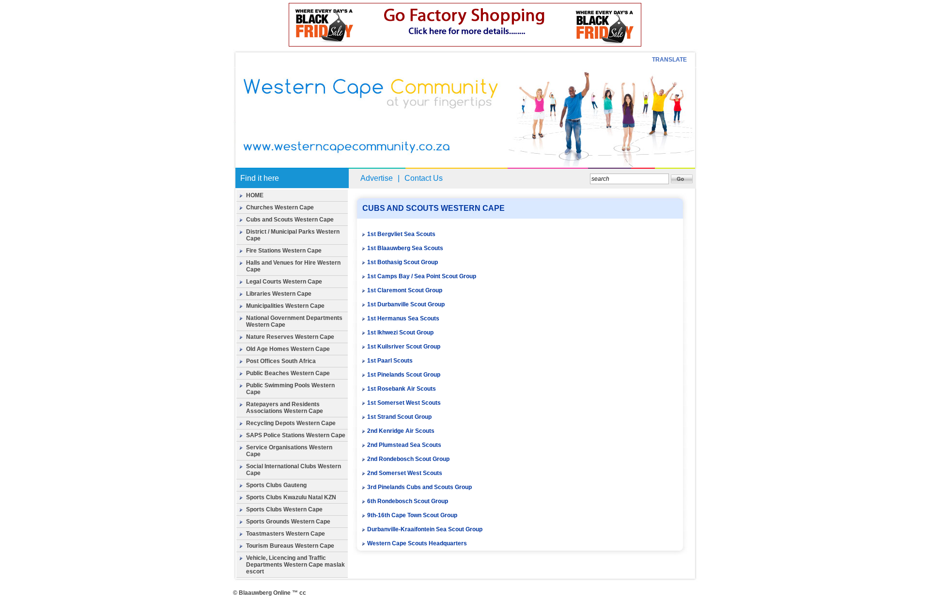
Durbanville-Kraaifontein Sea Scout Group (424, 529)
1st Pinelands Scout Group (403, 374)
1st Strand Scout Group (399, 416)
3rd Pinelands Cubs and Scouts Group (419, 487)
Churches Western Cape (280, 207)
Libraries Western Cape (278, 293)
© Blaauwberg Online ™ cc (269, 592)
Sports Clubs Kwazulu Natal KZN (291, 497)
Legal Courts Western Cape (284, 281)
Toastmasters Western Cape (285, 533)
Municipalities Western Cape (285, 305)
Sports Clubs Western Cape (284, 509)
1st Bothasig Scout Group (402, 262)
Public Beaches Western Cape (288, 373)
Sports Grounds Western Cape (288, 521)
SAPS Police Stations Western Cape (295, 435)
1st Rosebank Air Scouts (401, 388)
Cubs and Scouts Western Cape (290, 219)
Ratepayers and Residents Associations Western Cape (284, 407)
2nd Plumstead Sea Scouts (404, 445)
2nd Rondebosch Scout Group (408, 459)
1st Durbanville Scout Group (406, 304)
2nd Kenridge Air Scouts (400, 431)
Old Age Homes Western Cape (288, 349)
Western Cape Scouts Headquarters (417, 543)
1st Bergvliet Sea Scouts (401, 234)
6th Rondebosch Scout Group (407, 501)
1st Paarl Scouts (390, 360)
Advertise (376, 178)
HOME (255, 195)
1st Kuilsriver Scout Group (403, 346)
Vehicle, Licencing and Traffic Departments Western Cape (286, 561)
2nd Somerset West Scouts (404, 473)
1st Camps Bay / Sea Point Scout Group (421, 276)
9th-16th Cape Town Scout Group (412, 515)
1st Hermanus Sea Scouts (403, 318)
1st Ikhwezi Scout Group (400, 332)
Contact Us (423, 178)
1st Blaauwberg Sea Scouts (405, 248)
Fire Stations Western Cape (284, 250)
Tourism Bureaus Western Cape (290, 545)
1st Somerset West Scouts (404, 402)
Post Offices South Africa (281, 361)
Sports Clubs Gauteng (276, 485)
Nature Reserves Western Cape (290, 336)
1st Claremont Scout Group (404, 290)
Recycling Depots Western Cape (291, 423)
